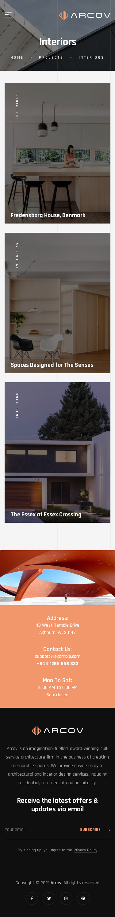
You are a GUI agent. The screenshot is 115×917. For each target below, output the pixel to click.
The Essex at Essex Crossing (46, 515)
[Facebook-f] (31, 898)
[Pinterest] (83, 898)
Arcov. (56, 883)
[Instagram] (66, 898)
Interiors (17, 105)
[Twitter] (49, 898)
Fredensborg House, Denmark (48, 215)
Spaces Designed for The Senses (52, 365)
